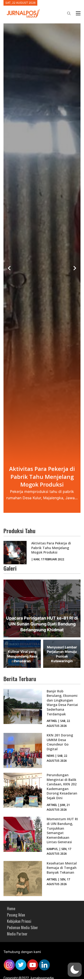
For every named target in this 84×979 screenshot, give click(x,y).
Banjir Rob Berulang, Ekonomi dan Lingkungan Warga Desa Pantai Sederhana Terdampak (62, 702)
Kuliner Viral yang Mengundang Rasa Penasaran (22, 656)
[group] (42, 268)
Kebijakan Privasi (19, 921)
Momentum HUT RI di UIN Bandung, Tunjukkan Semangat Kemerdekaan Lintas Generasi (62, 830)
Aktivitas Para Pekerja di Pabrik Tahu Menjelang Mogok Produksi (51, 547)
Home (11, 908)
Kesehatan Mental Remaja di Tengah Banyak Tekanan (62, 868)
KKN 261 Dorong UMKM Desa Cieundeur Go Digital (60, 742)
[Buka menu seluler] (78, 13)
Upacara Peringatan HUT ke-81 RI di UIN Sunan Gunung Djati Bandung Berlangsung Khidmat (42, 624)
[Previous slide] (9, 268)
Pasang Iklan (16, 915)
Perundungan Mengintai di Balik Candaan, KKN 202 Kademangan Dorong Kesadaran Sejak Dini (62, 786)
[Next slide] (74, 268)
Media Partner (17, 934)
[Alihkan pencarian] (69, 13)
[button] (75, 970)
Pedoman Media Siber (22, 927)
